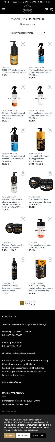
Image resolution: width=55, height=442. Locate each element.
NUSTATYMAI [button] (38, 435)
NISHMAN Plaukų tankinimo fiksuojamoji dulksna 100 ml (12, 288)
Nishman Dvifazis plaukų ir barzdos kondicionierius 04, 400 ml (14, 158)
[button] (4, 9)
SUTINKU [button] (10, 435)
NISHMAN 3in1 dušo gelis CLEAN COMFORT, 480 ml (14, 71)
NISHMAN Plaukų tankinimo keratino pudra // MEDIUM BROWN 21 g (41, 288)
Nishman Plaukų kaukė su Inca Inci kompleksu (13, 246)
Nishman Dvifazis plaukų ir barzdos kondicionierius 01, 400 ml (40, 72)
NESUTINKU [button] (23, 435)
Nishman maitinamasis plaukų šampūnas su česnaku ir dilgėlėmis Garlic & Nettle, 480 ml (12, 203)
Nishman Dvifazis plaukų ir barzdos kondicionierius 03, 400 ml (40, 115)
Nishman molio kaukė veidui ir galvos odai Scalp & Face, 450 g (40, 201)
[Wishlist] (46, 9)
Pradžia (15, 19)
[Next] (33, 303)
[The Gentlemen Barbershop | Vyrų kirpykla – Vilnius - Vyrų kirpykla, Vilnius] (27, 9)
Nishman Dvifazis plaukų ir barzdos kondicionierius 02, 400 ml (14, 115)
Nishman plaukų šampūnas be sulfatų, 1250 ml (40, 246)
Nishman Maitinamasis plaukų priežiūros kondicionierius (39, 158)
